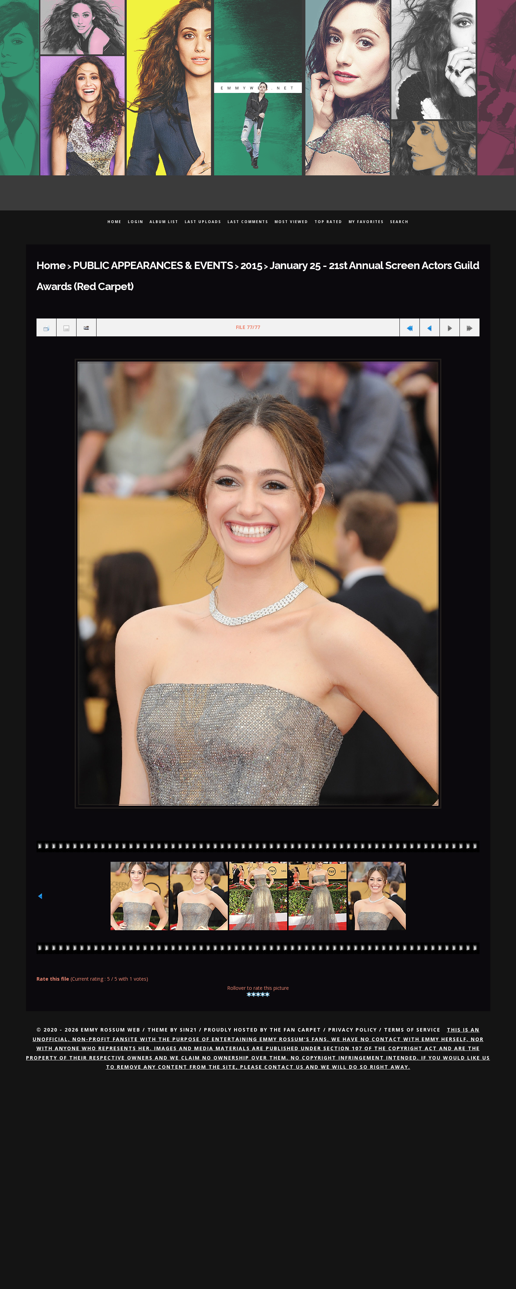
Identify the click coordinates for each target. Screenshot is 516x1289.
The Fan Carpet (295, 1001)
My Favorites (366, 221)
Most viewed (291, 221)
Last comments (247, 221)
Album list (164, 221)
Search (399, 221)
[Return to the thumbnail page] (46, 301)
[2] (253, 966)
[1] (249, 966)
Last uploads (203, 221)
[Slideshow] (86, 301)
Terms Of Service (412, 1001)
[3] (258, 966)
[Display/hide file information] (66, 301)
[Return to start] (409, 301)
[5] (267, 966)
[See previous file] (429, 301)
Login (135, 221)
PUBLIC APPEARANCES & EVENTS (130, 263)
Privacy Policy (352, 1001)
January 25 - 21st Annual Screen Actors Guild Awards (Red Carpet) (345, 263)
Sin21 (188, 1001)
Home (114, 221)
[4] (262, 966)
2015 (209, 263)
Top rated (328, 221)
